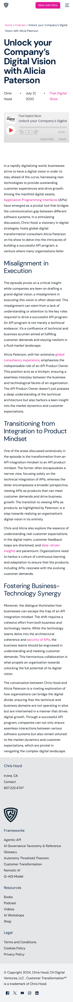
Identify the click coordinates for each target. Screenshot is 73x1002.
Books (8, 897)
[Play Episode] (10, 130)
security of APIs (38, 639)
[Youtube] (22, 993)
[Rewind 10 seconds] (21, 132)
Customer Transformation (23, 864)
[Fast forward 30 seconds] (36, 132)
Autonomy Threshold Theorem (26, 858)
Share (62, 139)
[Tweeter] (15, 993)
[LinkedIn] (37, 993)
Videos (9, 909)
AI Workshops (14, 915)
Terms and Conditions (20, 942)
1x (28, 132)
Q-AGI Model (13, 876)
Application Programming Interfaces (31, 200)
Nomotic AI (12, 870)
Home (8, 25)
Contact (10, 782)
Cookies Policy (14, 948)
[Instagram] (29, 993)
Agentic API (12, 840)
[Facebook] (7, 993)
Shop (7, 921)
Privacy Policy (14, 954)
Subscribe (47, 139)
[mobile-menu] (66, 5)
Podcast (20, 25)
